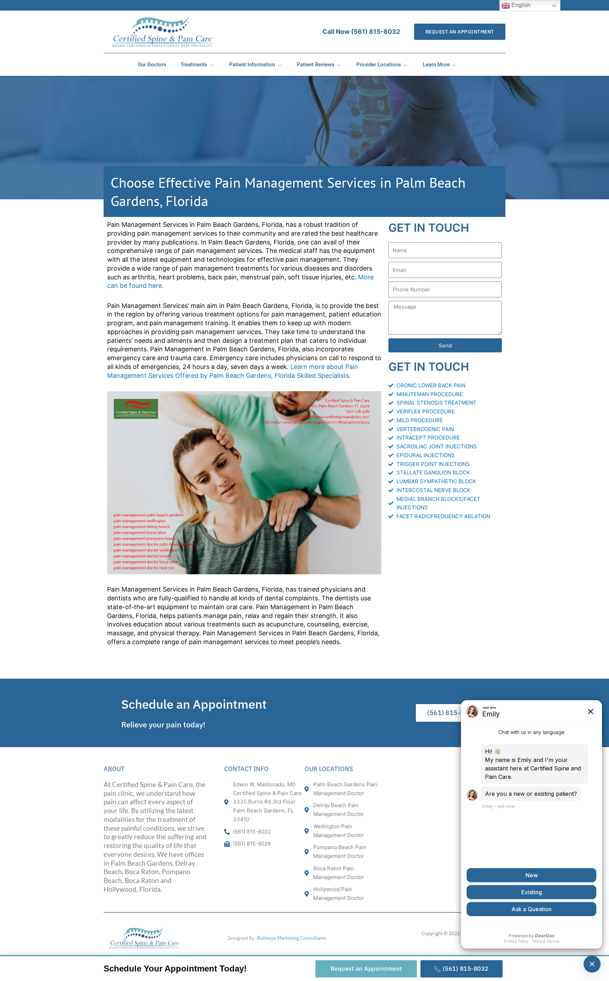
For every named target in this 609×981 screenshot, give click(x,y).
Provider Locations (378, 64)
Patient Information (252, 64)
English (520, 5)
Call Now (361, 31)
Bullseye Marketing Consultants (292, 938)
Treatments (193, 64)
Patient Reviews (315, 64)
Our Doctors (152, 64)
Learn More (436, 64)
